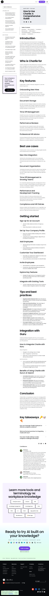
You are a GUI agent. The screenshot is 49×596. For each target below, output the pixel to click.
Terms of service (7, 590)
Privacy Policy (11, 593)
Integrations (5, 570)
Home (4, 558)
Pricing (4, 566)
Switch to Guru (32, 574)
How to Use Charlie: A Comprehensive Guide (26, 558)
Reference (8, 558)
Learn (13, 566)
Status (21, 568)
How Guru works (6, 568)
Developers (14, 571)
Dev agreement (15, 590)
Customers (14, 568)
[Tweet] (28, 22)
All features (5, 571)
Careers (30, 566)
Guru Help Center (23, 566)
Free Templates (32, 575)
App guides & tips (14, 558)
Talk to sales (42, 1)
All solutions (5, 573)
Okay (16, 592)
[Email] (24, 22)
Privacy (21, 590)
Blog (12, 575)
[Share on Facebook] (31, 22)
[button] (47, 1)
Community (14, 573)
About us (31, 568)
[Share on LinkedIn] (26, 22)
